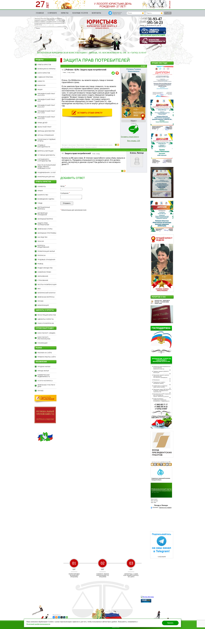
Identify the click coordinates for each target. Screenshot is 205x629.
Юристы (64, 13)
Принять (170, 623)
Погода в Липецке (161, 505)
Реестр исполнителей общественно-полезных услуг (46, 166)
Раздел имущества (45, 268)
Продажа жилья (43, 366)
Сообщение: (65, 193)
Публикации (42, 343)
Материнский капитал (46, 293)
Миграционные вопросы (43, 208)
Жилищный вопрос (45, 219)
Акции (39, 89)
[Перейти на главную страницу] (102, 24)
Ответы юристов (44, 64)
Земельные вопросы (45, 297)
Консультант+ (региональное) (43, 338)
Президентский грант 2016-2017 (46, 106)
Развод (40, 264)
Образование (42, 276)
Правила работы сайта (46, 357)
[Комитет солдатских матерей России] (45, 447)
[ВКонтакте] (54, 617)
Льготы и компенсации (46, 284)
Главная (40, 13)
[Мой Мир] (59, 617)
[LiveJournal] (64, 617)
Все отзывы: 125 (133, 141)
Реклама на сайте (44, 353)
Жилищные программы (46, 233)
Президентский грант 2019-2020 (46, 117)
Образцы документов (46, 131)
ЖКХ (39, 289)
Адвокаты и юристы (45, 319)
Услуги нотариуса (45, 381)
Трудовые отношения (46, 259)
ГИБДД (39, 203)
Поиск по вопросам (45, 323)
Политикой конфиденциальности (38, 624)
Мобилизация (43, 305)
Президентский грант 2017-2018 (46, 112)
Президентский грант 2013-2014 (46, 94)
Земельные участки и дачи (46, 385)
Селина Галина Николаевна (162, 289)
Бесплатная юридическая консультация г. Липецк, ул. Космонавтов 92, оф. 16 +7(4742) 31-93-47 (75, 52)
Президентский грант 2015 (46, 100)
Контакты (96, 13)
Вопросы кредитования (43, 246)
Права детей (42, 123)
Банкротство (42, 195)
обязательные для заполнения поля (73, 210)
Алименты (41, 186)
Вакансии (41, 85)
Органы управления (45, 135)
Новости (41, 81)
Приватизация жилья (46, 251)
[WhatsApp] (67, 617)
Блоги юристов (43, 73)
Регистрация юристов (46, 315)
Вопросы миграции (45, 151)
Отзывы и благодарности (43, 146)
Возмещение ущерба (45, 199)
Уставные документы (46, 155)
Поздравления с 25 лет (46, 172)
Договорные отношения (42, 214)
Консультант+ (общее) (46, 333)
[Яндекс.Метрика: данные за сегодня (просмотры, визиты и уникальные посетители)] (147, 597)
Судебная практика (45, 77)
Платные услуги (80, 13)
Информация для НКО (46, 177)
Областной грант (44, 127)
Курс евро (153, 502)
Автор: (63, 186)
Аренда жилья (43, 371)
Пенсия (40, 241)
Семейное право (44, 272)
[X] (62, 617)
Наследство (42, 237)
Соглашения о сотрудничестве (44, 160)
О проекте (52, 13)
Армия (40, 191)
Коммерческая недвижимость (43, 375)
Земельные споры (44, 229)
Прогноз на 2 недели (165, 507)
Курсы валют (154, 499)
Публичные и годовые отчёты (46, 140)
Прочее (40, 301)
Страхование (42, 280)
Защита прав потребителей (43, 224)
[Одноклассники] (56, 617)
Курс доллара (154, 500)
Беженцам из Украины (46, 69)
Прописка (41, 255)
